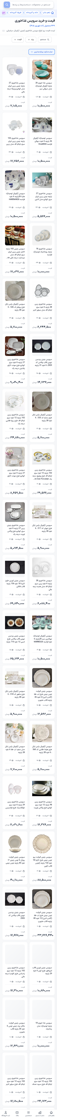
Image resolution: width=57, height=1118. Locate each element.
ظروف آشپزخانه (15, 12)
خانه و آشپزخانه (32, 12)
